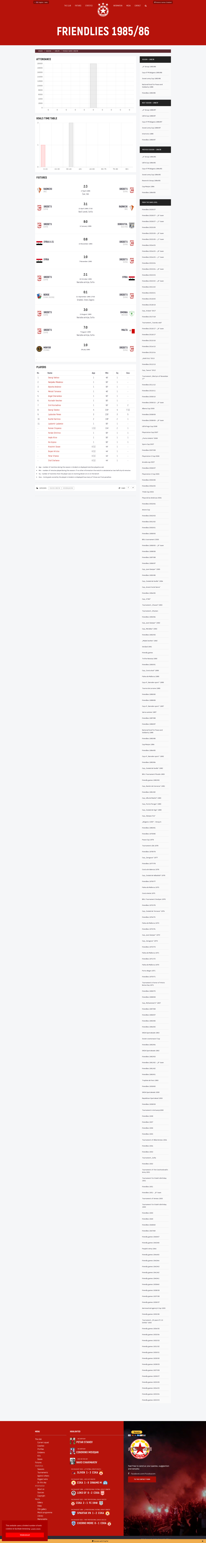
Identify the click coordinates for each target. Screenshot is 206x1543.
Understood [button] (25, 1535)
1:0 (86, 257)
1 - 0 (86, 1482)
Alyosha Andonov (54, 386)
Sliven (81, 1472)
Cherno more (85, 1523)
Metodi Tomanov (54, 391)
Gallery (40, 1502)
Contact (138, 6)
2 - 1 (85, 1503)
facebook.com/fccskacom (143, 1474)
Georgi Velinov (53, 377)
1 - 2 (94, 1513)
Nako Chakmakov (86, 1462)
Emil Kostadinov (54, 405)
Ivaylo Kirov (52, 437)
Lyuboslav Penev (54, 414)
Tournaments (42, 1472)
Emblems (41, 1452)
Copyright (41, 1496)
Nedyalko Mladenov (55, 382)
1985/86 (56, 51)
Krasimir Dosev (54, 446)
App (93, 373)
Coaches (40, 1446)
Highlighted (75, 1431)
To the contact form (142, 1479)
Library (40, 1516)
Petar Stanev (84, 1442)
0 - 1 (97, 1523)
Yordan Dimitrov (54, 433)
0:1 (86, 292)
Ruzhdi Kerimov (54, 419)
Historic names (164, 2)
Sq (117, 373)
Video (39, 1506)
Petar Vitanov (53, 456)
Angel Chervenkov (55, 396)
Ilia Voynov (52, 442)
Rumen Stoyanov (54, 428)
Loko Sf (81, 1493)
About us (40, 1489)
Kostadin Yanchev (55, 400)
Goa (128, 373)
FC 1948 (93, 1503)
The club (67, 6)
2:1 (86, 274)
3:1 (86, 204)
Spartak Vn (84, 1513)
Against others (43, 1476)
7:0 (86, 327)
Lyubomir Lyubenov (55, 423)
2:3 (86, 186)
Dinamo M (96, 1482)
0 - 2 (90, 1493)
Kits (39, 1456)
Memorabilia (42, 1519)
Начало (40, 51)
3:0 (86, 310)
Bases (39, 1459)
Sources (40, 1492)
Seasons (48, 51)
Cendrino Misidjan (87, 1452)
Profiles (40, 1449)
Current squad (43, 1442)
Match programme (44, 1512)
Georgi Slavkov (54, 410)
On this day (41, 1482)
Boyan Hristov (53, 451)
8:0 (86, 221)
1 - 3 (88, 1472)
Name (50, 373)
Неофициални (68, 488)
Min (106, 373)
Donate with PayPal (100, 1541)
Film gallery (41, 1509)
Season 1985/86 (55, 488)
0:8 (86, 239)
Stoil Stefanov (53, 460)
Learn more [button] (36, 1529)
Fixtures (78, 6)
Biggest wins (42, 1479)
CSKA (95, 1472)
